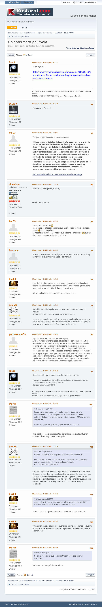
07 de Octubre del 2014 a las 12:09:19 (45, 250)
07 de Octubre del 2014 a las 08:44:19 (45, 104)
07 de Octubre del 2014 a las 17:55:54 (45, 446)
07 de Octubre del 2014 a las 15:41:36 (45, 404)
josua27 (13, 305)
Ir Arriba (11, 575)
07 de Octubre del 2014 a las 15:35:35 (45, 371)
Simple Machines (23, 604)
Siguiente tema (87, 48)
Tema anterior (72, 48)
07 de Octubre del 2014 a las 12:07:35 (45, 221)
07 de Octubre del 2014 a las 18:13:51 (45, 522)
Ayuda (71, 604)
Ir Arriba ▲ (93, 604)
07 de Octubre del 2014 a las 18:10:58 (45, 494)
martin (12, 403)
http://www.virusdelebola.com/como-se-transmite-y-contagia (57, 174)
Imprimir (90, 55)
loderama (14, 250)
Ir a (61, 589)
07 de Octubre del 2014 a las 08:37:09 (45, 62)
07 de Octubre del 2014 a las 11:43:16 (45, 184)
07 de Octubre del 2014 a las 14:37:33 (45, 279)
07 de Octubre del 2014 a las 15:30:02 (45, 334)
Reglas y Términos (81, 604)
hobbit (12, 279)
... (30, 55)
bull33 (12, 132)
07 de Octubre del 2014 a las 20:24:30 (45, 548)
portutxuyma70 (17, 334)
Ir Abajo (11, 55)
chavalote (14, 184)
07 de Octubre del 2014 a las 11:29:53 (45, 133)
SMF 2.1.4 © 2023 (11, 604)
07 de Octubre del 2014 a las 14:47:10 (45, 305)
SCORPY (13, 103)
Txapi (12, 62)
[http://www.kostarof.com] (10, 210)
